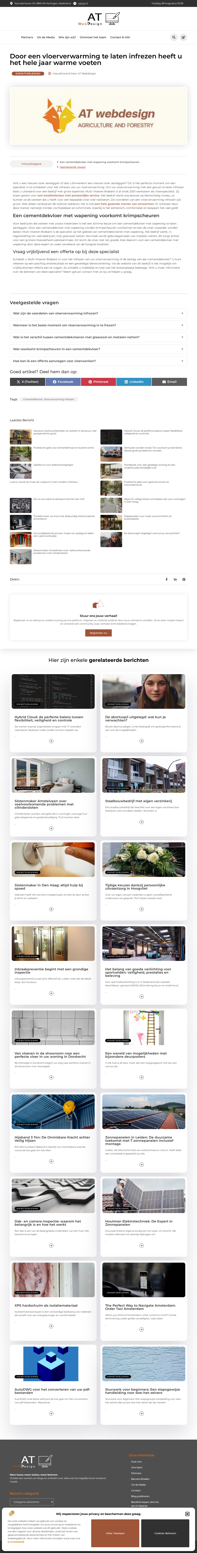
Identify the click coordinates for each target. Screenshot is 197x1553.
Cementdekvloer (33, 399)
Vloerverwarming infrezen (59, 399)
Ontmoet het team (93, 37)
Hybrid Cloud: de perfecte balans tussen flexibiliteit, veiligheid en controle (153, 432)
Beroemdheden (140, 1478)
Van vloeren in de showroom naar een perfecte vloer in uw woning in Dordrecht (50, 1055)
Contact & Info (120, 37)
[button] (187, 1514)
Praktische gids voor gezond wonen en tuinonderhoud (146, 483)
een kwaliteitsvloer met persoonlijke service (68, 195)
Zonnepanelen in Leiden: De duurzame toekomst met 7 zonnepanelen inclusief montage (139, 1140)
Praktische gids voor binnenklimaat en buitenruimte (63, 447)
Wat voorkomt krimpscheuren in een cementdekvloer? (98, 349)
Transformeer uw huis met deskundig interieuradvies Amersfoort (64, 517)
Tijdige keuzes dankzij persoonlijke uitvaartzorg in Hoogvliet (135, 886)
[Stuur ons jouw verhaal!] (98, 604)
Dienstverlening (28, 73)
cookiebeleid (15, 1541)
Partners (27, 37)
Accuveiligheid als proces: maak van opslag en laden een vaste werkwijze (63, 534)
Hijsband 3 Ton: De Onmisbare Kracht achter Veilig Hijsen (52, 1139)
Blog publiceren (140, 1496)
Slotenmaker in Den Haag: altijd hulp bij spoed (49, 886)
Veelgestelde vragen (73, 167)
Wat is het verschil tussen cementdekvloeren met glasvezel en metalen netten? (98, 337)
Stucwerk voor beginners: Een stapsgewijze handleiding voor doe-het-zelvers (142, 1391)
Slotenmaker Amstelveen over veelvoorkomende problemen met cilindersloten (61, 551)
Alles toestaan (115, 1533)
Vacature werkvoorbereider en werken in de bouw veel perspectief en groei (64, 432)
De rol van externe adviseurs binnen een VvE (58, 499)
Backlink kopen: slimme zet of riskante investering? (145, 1506)
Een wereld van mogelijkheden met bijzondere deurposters (136, 1055)
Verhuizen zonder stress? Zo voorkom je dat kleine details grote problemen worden (153, 449)
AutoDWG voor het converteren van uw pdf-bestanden (52, 1391)
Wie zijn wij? (67, 37)
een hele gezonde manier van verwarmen (124, 204)
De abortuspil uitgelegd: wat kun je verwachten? (152, 533)
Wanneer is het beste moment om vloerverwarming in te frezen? (98, 325)
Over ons (136, 1461)
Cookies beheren (165, 1533)
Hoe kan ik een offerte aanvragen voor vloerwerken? (98, 361)
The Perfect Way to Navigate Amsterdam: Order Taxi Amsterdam (140, 1307)
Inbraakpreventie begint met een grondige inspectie (51, 970)
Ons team (137, 1467)
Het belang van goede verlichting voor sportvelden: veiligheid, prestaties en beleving (138, 972)
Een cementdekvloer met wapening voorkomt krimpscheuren (99, 162)
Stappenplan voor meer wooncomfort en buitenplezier (148, 517)
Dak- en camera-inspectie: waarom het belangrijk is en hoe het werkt (48, 1222)
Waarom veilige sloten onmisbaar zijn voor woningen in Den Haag (154, 500)
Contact (136, 1490)
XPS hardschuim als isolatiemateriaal (46, 1305)
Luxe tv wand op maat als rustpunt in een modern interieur (44, 481)
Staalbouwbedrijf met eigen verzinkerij (138, 801)
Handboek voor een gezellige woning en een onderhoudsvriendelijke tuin (149, 466)
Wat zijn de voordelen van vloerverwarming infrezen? (98, 313)
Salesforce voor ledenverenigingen (53, 464)
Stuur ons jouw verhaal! (98, 616)
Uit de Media (46, 37)
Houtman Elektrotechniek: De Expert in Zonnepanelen (139, 1222)
